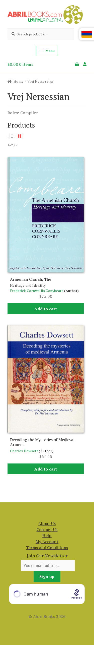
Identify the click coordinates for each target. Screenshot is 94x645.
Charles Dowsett (24, 450)
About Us (47, 523)
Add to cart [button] (45, 309)
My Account (47, 541)
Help (47, 535)
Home (19, 81)
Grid (20, 136)
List (13, 136)
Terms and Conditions (47, 547)
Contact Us (47, 529)
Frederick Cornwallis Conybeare (36, 290)
